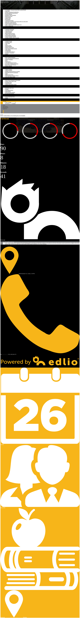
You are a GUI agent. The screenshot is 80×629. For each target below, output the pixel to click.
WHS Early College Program (10, 22)
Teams (6, 73)
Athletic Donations (8, 70)
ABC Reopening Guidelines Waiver (12, 75)
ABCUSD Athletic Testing (10, 76)
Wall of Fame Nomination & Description (12, 80)
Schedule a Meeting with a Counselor (12, 37)
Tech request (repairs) (9, 90)
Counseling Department (9, 29)
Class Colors (7, 43)
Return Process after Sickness (10, 64)
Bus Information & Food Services (11, 13)
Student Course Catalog (9, 47)
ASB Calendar (8, 49)
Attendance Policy (8, 42)
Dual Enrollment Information (10, 35)
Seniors (6, 53)
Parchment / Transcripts (9, 52)
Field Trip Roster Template (10, 92)
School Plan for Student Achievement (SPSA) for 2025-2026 (16, 21)
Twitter (3, 110)
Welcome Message (8, 14)
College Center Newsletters (10, 34)
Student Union (8, 18)
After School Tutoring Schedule (11, 48)
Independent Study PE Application (11, 72)
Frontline (6, 89)
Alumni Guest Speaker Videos (10, 84)
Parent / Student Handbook (10, 57)
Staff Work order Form (9, 88)
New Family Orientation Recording (11, 63)
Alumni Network (8, 83)
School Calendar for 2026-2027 (11, 23)
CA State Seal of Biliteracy (10, 51)
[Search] (3, 99)
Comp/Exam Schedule (9, 20)
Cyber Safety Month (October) (11, 62)
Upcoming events (8, 82)
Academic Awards (8, 41)
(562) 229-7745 (5, 354)
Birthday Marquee (8, 65)
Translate (4, 101)
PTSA (6, 60)
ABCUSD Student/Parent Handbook (12, 58)
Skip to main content (4, 0)
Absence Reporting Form (10, 96)
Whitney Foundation (9, 59)
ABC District (5, 106)
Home (4, 105)
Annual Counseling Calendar (10, 36)
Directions (25, 617)
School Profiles (8, 17)
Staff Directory (8, 61)
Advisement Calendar (9, 30)
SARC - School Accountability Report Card (13, 24)
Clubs (6, 44)
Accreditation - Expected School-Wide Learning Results (15, 9)
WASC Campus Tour (9, 25)
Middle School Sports (9, 74)
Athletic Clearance (8, 69)
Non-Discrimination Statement (8, 241)
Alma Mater (7, 11)
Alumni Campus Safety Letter (10, 81)
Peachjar (3, 112)
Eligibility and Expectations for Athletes (12, 71)
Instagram (3, 111)
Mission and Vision (8, 16)
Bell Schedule (7, 19)
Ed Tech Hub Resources (9, 93)
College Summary (8, 32)
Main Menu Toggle (4, 3)
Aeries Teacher (8, 91)
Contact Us (5, 108)
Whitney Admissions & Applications (12, 12)
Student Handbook (8, 46)
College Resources (8, 31)
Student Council (8, 45)
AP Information (8, 50)
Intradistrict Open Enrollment (10, 15)
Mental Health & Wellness (10, 33)
